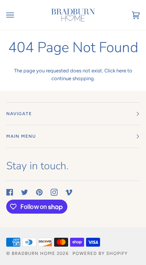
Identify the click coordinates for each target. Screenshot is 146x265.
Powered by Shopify (100, 253)
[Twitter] (24, 192)
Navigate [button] (19, 113)
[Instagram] (54, 192)
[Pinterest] (39, 192)
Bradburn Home (33, 253)
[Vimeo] (68, 192)
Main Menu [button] (21, 136)
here (121, 71)
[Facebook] (9, 192)
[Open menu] (18, 15)
